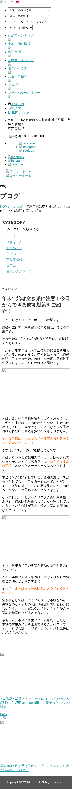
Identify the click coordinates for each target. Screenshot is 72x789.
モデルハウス (17, 68)
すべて (11, 236)
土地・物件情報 (19, 43)
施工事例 (14, 52)
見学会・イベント (21, 60)
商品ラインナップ (21, 35)
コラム (11, 265)
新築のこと (14, 248)
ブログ (13, 84)
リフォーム (14, 242)
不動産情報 (14, 259)
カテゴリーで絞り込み (23, 229)
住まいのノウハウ (19, 271)
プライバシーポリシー (24, 92)
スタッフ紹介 (17, 76)
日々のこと (14, 254)
